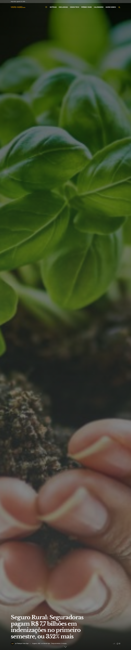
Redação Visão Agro (23, 643)
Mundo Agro (46, 643)
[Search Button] (119, 7)
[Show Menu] (46, 7)
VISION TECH (74, 7)
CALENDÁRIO (98, 7)
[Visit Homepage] (18, 7)
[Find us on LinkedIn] (109, 1)
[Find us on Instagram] (112, 1)
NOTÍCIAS (53, 7)
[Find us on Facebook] (119, 1)
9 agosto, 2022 (36, 643)
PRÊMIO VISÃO (86, 7)
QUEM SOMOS (111, 7)
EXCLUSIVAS (63, 7)
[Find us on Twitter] (114, 1)
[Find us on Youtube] (117, 1)
